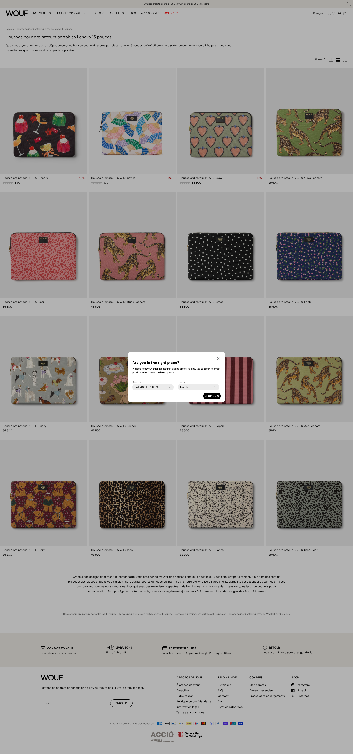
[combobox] (147, 387)
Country (136, 382)
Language (183, 382)
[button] (219, 359)
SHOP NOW (212, 395)
